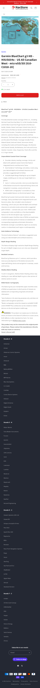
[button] (4, 8)
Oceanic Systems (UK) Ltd (11, 515)
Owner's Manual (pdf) (8, 332)
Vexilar (6, 619)
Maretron (6, 474)
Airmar (6, 348)
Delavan (6, 399)
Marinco (6, 478)
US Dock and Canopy (10, 603)
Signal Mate (7, 578)
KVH (5, 461)
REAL (5, 540)
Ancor (5, 356)
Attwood (6, 361)
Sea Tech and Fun (9, 566)
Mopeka (6, 486)
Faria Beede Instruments (11, 431)
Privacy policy (24, 681)
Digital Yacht (7, 407)
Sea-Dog (6, 561)
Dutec (5, 415)
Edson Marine (8, 427)
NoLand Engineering (10, 503)
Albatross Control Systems (12, 352)
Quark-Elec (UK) (8, 532)
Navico (6, 490)
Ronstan (6, 544)
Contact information (26, 684)
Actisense (6, 344)
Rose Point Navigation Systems (13, 549)
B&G (5, 365)
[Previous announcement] (3, 2)
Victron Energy (8, 624)
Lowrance (7, 465)
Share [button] (5, 102)
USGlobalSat (7, 607)
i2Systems (7, 448)
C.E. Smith (7, 386)
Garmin (3, 51)
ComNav (6, 390)
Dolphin (6, 411)
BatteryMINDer (8, 369)
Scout (5, 557)
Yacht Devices (8, 632)
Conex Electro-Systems (10, 394)
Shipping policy (15, 684)
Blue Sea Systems (9, 382)
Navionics (6, 495)
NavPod (6, 499)
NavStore (8, 681)
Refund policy (16, 681)
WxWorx (6, 628)
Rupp (5, 553)
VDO (5, 611)
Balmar (6, 373)
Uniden (6, 598)
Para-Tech (6, 528)
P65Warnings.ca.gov (19, 320)
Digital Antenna (8, 403)
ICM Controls (8, 453)
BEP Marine (7, 377)
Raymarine (7, 536)
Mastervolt (7, 482)
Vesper (6, 615)
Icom (5, 457)
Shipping (3, 77)
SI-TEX (5, 574)
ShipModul (7, 570)
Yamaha (6, 636)
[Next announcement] (37, 2)
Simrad (6, 582)
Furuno (6, 436)
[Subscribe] (29, 652)
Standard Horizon (9, 587)
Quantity (3, 81)
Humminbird (7, 444)
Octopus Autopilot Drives (11, 523)
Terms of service (33, 681)
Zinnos (6, 641)
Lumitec (6, 469)
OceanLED (7, 519)
